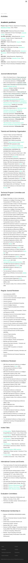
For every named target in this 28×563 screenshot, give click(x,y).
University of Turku (5, 27)
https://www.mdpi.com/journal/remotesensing (13, 99)
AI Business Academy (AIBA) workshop (12, 449)
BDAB (10, 243)
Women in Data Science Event (16, 485)
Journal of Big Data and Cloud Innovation (12, 262)
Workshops (4, 549)
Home (2, 13)
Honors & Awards (5, 555)
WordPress (21, 559)
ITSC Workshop (7, 438)
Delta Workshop (7, 443)
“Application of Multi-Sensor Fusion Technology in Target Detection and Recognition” (15, 102)
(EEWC (24, 272)
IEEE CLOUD (7, 260)
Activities (16, 549)
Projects (16, 546)
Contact (16, 555)
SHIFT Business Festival (14, 488)
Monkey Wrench (11, 559)
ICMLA (17, 256)
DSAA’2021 (15, 156)
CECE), (20, 278)
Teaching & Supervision (6, 552)
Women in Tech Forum (14, 486)
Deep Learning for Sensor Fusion (16, 142)
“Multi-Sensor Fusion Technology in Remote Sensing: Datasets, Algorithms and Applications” (14, 110)
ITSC (20, 163)
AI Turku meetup (7, 431)
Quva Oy (19, 41)
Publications (17, 552)
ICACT (18, 247)
